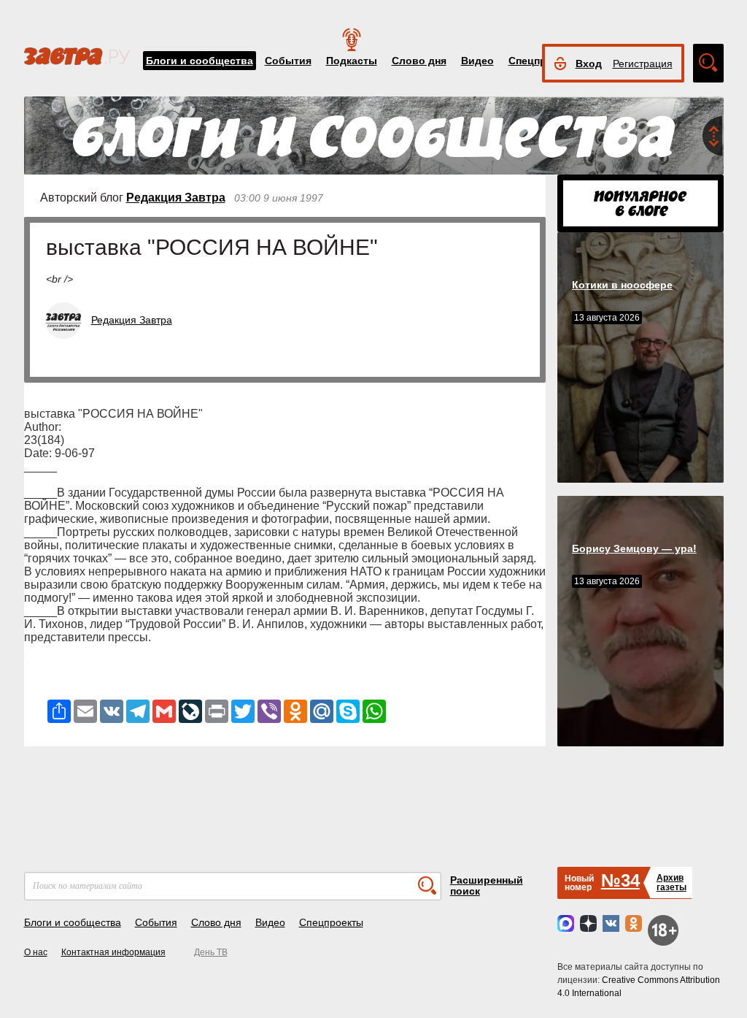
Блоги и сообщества (199, 60)
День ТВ (211, 952)
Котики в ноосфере (622, 285)
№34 (620, 880)
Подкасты (351, 60)
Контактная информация (113, 952)
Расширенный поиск (486, 885)
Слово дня (419, 60)
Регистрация (643, 63)
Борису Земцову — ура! (634, 548)
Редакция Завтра (175, 197)
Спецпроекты (331, 922)
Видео (477, 60)
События (288, 60)
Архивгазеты (671, 882)
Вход (589, 63)
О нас (35, 952)
